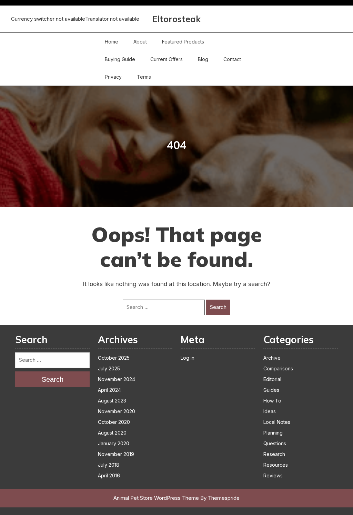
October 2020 (114, 422)
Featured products (183, 42)
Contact (232, 59)
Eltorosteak (176, 18)
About (140, 42)
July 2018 (108, 465)
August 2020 (112, 433)
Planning (273, 433)
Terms (144, 77)
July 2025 (109, 368)
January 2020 (113, 443)
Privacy (113, 77)
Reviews (273, 475)
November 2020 (116, 411)
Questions (274, 443)
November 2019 (116, 454)
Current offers (166, 59)
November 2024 (116, 379)
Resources (275, 465)
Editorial (272, 379)
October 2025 (114, 358)
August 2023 (112, 401)
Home (111, 42)
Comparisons (278, 368)
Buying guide (120, 59)
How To (272, 401)
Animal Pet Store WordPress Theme (156, 498)
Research (274, 454)
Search (218, 307)
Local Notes (276, 422)
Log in (187, 358)
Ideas (269, 411)
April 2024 (109, 390)
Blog (203, 59)
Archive (272, 358)
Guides (271, 390)
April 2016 (109, 475)
